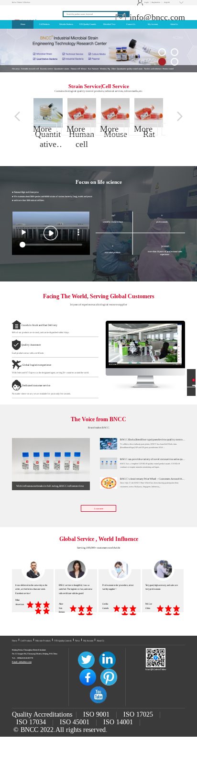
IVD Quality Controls (63, 641)
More (42, 129)
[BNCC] (28, 10)
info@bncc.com (156, 17)
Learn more (98, 508)
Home (14, 641)
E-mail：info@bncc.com (22, 662)
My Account (88, 641)
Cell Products (26, 641)
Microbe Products (43, 641)
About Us (100, 641)
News (77, 641)
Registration (156, 2)
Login (143, 2)
